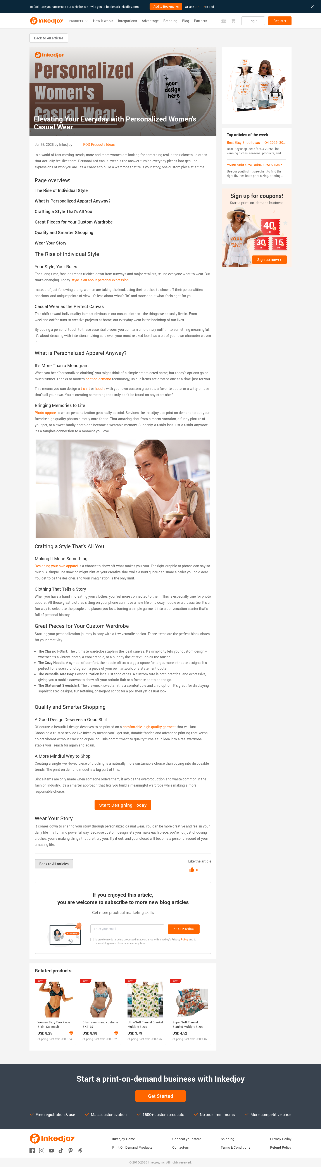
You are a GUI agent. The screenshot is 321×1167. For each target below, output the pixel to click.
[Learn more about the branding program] (71, 1033)
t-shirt (85, 388)
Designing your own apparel (56, 565)
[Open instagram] (41, 1150)
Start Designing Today (123, 805)
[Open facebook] (32, 1150)
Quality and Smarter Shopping (64, 232)
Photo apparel (46, 412)
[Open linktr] (80, 1150)
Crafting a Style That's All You (63, 211)
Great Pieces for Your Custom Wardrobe (74, 222)
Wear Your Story (50, 243)
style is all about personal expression (100, 280)
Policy (184, 939)
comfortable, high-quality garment (149, 726)
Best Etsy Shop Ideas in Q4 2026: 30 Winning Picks (266, 142)
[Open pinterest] (70, 1150)
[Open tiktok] (61, 1150)
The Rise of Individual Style (61, 190)
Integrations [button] (127, 21)
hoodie (100, 388)
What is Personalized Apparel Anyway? (72, 201)
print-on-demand (98, 379)
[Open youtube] (51, 1150)
